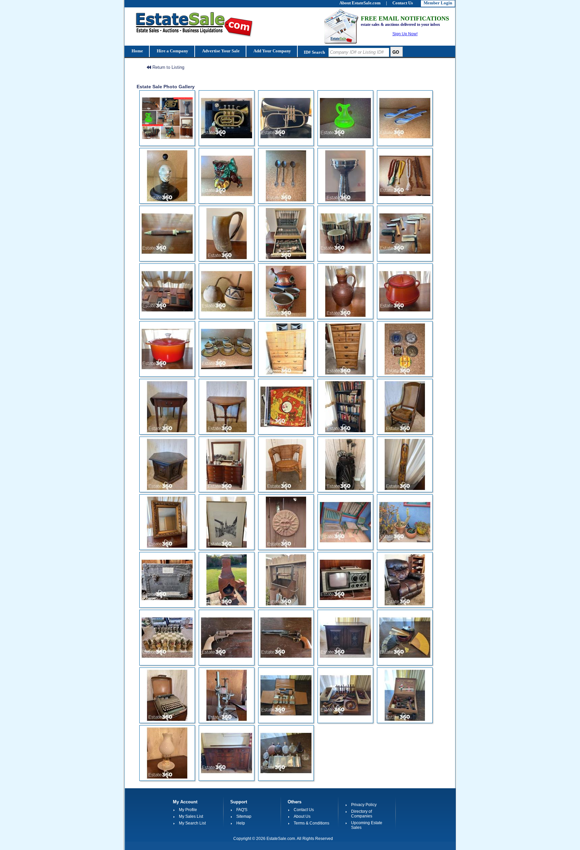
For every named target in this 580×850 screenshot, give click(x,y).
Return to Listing (167, 67)
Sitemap (243, 816)
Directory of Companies (361, 813)
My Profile (188, 809)
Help (240, 823)
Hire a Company (172, 50)
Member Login (438, 2)
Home (137, 50)
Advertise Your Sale (220, 50)
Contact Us (304, 809)
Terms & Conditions (311, 823)
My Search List (192, 823)
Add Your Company (271, 50)
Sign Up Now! (405, 34)
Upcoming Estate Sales (366, 825)
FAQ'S (241, 809)
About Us (302, 816)
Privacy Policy (364, 804)
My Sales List (191, 816)
